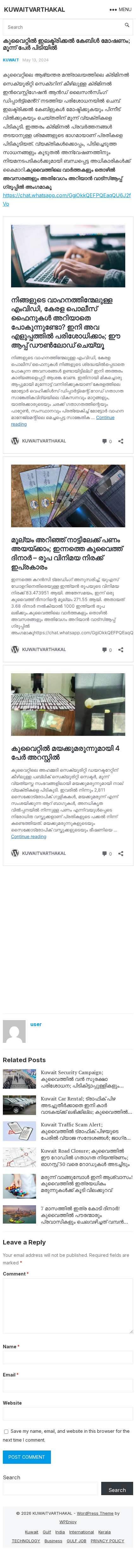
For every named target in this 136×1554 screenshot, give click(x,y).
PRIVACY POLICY (107, 1540)
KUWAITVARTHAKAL (34, 9)
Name (11, 1346)
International (81, 1531)
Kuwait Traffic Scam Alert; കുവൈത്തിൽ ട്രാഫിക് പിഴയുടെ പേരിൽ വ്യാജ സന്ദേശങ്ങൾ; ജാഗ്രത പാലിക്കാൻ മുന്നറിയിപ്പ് (86, 1134)
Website (12, 1403)
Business (53, 1540)
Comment (16, 1273)
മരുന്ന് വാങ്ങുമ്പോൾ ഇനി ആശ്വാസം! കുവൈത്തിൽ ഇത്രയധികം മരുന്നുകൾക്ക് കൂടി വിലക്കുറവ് (87, 1184)
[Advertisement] (68, 939)
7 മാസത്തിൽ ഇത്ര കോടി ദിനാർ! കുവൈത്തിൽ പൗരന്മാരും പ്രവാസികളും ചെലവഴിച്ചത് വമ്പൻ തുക (82, 1218)
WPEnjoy (68, 1521)
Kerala (104, 1531)
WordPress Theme (95, 1513)
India (60, 1531)
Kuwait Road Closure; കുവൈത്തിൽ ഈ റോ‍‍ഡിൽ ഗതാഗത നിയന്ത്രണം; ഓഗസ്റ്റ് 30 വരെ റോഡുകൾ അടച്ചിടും (85, 1157)
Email (11, 1374)
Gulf (47, 1531)
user (36, 1024)
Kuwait (11, 60)
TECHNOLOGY (26, 1540)
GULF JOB (76, 1540)
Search (11, 1477)
